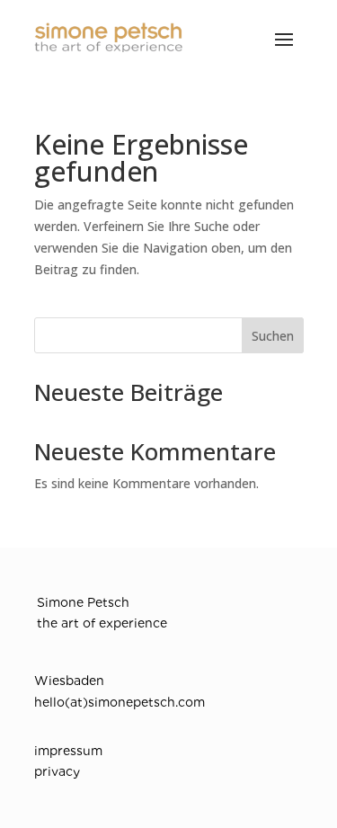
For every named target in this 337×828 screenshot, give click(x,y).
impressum (68, 750)
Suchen (273, 335)
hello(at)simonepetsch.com (119, 702)
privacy (57, 771)
